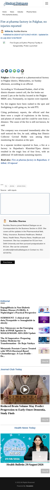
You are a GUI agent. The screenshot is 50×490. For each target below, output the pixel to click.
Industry (20, 12)
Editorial (5, 301)
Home (4, 12)
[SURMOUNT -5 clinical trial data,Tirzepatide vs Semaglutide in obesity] (43, 319)
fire (6, 186)
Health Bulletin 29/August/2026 (25, 464)
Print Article (7, 262)
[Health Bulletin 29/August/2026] (25, 448)
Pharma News (31, 12)
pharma (12, 186)
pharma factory (21, 186)
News (12, 12)
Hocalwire (29, 486)
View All (45, 361)
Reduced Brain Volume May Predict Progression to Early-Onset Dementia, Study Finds (23, 409)
